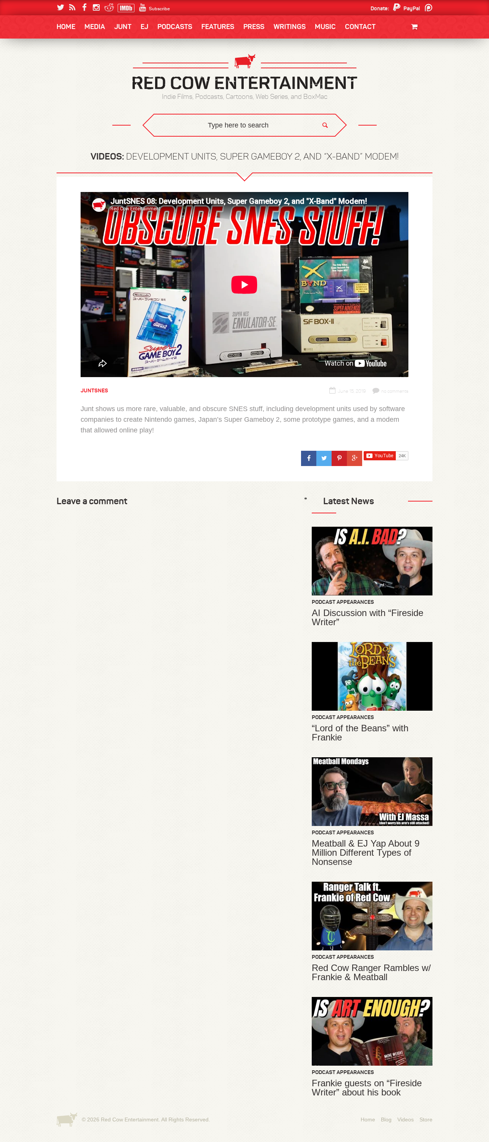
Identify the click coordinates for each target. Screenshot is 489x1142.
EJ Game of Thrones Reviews (180, 141)
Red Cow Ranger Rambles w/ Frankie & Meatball (371, 972)
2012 (98, 85)
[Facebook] (84, 8)
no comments (394, 391)
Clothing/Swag (404, 45)
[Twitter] (61, 8)
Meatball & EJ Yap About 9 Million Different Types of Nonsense (365, 852)
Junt (418, 75)
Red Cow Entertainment (130, 1119)
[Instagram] (96, 8)
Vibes (112, 147)
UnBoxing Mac (84, 147)
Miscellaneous (84, 85)
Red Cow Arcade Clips (318, 147)
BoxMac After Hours (94, 131)
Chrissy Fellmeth (89, 116)
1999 (98, 101)
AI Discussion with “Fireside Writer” (367, 617)
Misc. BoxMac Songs (90, 69)
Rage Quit (172, 141)
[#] (308, 458)
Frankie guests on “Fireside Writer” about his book (367, 1088)
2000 (71, 101)
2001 (397, 85)
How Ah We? (183, 147)
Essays (110, 50)
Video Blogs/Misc (386, 69)
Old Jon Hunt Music (90, 69)
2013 (71, 85)
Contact (360, 27)
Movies (415, 52)
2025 (99, 69)
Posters (413, 68)
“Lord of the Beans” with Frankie (360, 733)
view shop (404, 89)
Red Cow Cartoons (91, 100)
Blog (386, 1119)
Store (425, 1119)
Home (66, 27)
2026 (71, 69)
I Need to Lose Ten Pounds (97, 69)
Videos (405, 1119)
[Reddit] (108, 8)
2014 (396, 69)
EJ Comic (76, 84)
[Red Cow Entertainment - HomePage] (244, 72)
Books (76, 50)
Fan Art (74, 69)
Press (253, 27)
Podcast (384, 69)
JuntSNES (129, 141)
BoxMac (76, 116)
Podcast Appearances (343, 602)
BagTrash (79, 100)
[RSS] (72, 8)
